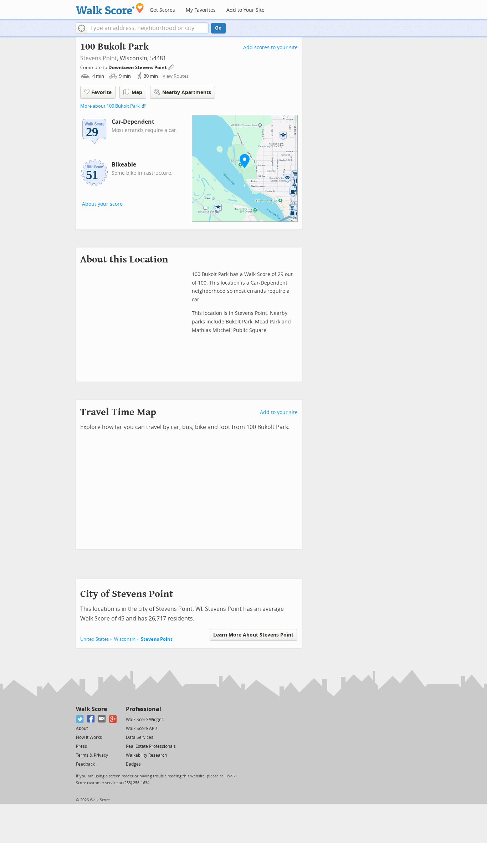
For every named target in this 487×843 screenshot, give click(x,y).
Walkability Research (146, 755)
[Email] (102, 719)
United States (94, 639)
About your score (102, 204)
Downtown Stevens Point (138, 67)
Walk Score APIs (142, 728)
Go (218, 28)
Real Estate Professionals (151, 746)
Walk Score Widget (144, 719)
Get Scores (162, 10)
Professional (143, 709)
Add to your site (279, 412)
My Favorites (201, 10)
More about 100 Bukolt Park (110, 106)
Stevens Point (98, 58)
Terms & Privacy (92, 755)
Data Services (139, 737)
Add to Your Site (245, 10)
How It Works (89, 737)
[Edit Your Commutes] (171, 66)
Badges (133, 764)
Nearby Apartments (186, 93)
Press (81, 746)
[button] (81, 28)
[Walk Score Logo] (110, 9)
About (82, 728)
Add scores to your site (270, 48)
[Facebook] (91, 719)
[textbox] (148, 28)
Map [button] (137, 93)
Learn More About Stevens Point (253, 635)
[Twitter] (80, 719)
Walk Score (91, 709)
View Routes (176, 76)
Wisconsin (124, 639)
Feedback (85, 764)
